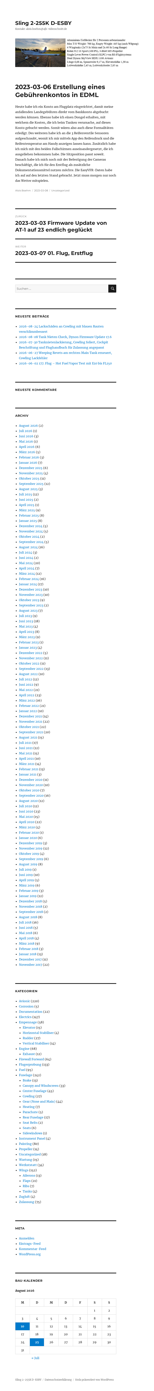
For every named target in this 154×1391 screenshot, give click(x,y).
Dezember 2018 (30, 901)
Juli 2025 (25, 494)
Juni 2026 (26, 436)
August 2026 (28, 425)
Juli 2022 (25, 679)
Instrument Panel (32, 1138)
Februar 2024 (29, 579)
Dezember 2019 (30, 843)
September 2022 (31, 669)
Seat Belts (30, 1123)
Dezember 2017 (30, 959)
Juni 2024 (26, 558)
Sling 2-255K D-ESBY (43, 23)
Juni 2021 (26, 748)
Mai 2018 (25, 933)
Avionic (24, 1001)
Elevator (29, 1027)
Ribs (26, 1186)
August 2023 (28, 610)
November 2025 (31, 473)
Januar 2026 (28, 462)
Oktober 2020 (29, 790)
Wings (23, 1170)
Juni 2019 (26, 875)
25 (37, 1342)
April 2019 (26, 880)
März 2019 (27, 885)
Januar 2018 (27, 954)
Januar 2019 (28, 896)
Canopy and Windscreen (41, 1086)
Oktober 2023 (29, 600)
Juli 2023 (25, 616)
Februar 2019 (28, 891)
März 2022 (27, 700)
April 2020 (26, 822)
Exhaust (29, 1054)
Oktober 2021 (29, 727)
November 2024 (31, 531)
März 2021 (26, 764)
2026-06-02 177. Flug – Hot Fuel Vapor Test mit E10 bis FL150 (65, 363)
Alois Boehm (23, 190)
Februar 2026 (29, 457)
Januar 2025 (28, 521)
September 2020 (31, 795)
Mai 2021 (25, 753)
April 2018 (26, 938)
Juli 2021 (25, 743)
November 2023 (31, 595)
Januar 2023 (28, 647)
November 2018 (30, 906)
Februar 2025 (29, 515)
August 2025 (28, 489)
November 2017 (30, 965)
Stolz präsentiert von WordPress (94, 1379)
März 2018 (26, 943)
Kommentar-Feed (32, 1249)
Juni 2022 (26, 684)
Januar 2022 (28, 711)
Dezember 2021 (30, 716)
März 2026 (27, 452)
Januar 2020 (28, 838)
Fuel (22, 1070)
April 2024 (26, 568)
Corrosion (26, 1006)
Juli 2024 (25, 552)
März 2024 (27, 573)
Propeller (25, 1149)
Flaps (27, 1181)
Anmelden (26, 1238)
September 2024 (31, 542)
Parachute (30, 1112)
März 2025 (27, 510)
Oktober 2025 (29, 478)
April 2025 (26, 505)
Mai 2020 (26, 817)
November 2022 (31, 658)
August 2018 (28, 917)
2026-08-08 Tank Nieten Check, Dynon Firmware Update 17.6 (65, 337)
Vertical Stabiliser (36, 1043)
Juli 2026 (25, 431)
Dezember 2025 (30, 468)
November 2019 (30, 848)
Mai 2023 (26, 626)
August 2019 (28, 864)
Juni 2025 (26, 499)
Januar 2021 (27, 774)
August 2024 (28, 547)
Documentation (30, 1012)
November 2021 (30, 721)
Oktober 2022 (29, 663)
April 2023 (26, 632)
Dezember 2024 (30, 526)
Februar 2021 (28, 769)
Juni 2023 (26, 621)
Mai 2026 (26, 441)
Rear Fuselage (33, 1117)
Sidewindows (32, 1133)
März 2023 (27, 637)
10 (22, 1326)
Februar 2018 (28, 949)
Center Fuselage (35, 1091)
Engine (24, 1049)
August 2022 (28, 674)
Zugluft (24, 1196)
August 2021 (28, 737)
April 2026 (27, 447)
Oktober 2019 (29, 854)
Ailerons (29, 1175)
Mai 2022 (26, 690)
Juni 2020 (26, 811)
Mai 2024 (26, 563)
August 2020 (28, 801)
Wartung (25, 1159)
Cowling (29, 1096)
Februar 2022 (29, 706)
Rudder (28, 1038)
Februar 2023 (29, 642)
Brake (27, 1080)
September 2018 (31, 912)
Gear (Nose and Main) (39, 1101)
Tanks (27, 1191)
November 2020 (31, 785)
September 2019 (31, 859)
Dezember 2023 (30, 589)
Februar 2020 (29, 832)
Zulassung (26, 1202)
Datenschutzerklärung (58, 1379)
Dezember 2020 (30, 780)
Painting (25, 1144)
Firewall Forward (31, 1059)
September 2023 (31, 605)
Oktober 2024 (29, 536)
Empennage (28, 1022)
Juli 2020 (25, 806)
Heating (29, 1107)
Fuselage (25, 1075)
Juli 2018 (25, 922)
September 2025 (31, 484)
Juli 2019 (25, 869)
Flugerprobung (30, 1064)
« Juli (35, 1358)
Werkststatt (28, 1165)
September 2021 (31, 732)
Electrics (25, 1017)
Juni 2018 (26, 928)
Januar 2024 (28, 584)
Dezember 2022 (30, 653)
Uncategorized (60, 190)
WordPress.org (30, 1254)
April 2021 (26, 758)
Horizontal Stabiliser (38, 1033)
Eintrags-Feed (30, 1243)
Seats (27, 1128)
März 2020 (27, 827)
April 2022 (26, 695)
